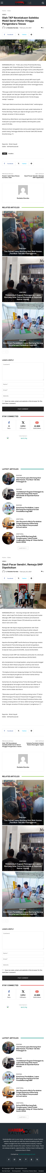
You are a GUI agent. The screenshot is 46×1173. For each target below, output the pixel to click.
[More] (31, 34)
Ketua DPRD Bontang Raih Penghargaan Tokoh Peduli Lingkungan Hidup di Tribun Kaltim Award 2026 (29, 539)
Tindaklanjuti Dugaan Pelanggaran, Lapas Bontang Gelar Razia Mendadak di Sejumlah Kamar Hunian (23, 297)
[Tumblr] (31, 1159)
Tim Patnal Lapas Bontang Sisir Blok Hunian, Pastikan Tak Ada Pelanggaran (23, 252)
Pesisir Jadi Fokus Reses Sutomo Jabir (10, 176)
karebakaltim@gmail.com (27, 1154)
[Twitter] (37, 1159)
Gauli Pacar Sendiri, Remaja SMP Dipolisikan (34, 176)
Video (9, 11)
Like (9, 421)
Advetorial (20, 519)
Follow (23, 421)
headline (10, 153)
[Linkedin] (20, 1159)
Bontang (22, 248)
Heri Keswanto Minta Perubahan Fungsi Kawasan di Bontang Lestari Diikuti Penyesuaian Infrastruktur (29, 524)
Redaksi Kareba (12, 28)
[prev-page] (3, 352)
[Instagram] (14, 1159)
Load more (22, 548)
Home (4, 11)
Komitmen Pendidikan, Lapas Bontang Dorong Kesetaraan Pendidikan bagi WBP (23, 344)
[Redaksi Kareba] (4, 27)
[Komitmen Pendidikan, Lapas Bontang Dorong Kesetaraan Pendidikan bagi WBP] (23, 325)
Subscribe (37, 421)
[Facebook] (9, 1159)
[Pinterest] (26, 1159)
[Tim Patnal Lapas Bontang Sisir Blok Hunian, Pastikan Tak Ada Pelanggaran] (23, 233)
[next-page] (7, 352)
